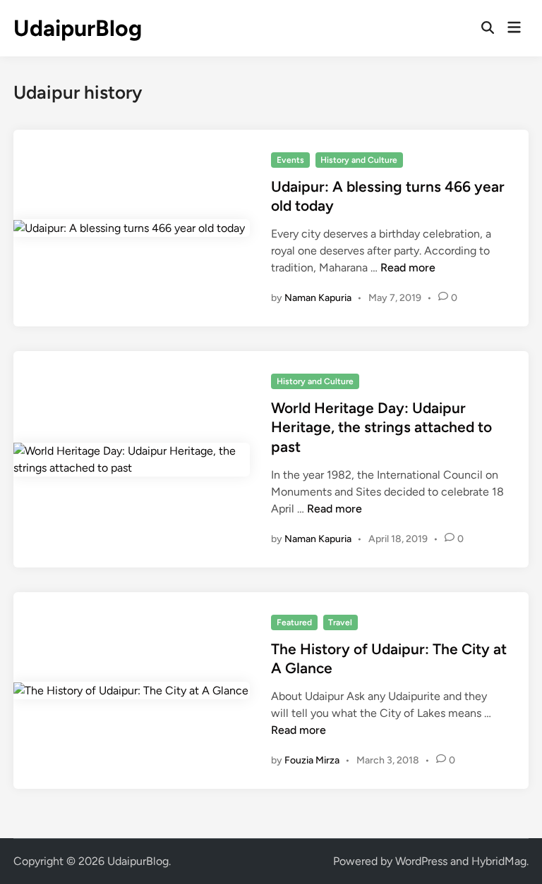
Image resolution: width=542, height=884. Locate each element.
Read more (407, 267)
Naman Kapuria (317, 298)
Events (290, 160)
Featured (294, 622)
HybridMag (498, 861)
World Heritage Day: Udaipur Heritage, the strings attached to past (381, 427)
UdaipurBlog (77, 28)
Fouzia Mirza (311, 760)
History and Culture (358, 160)
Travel (340, 622)
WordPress (421, 861)
